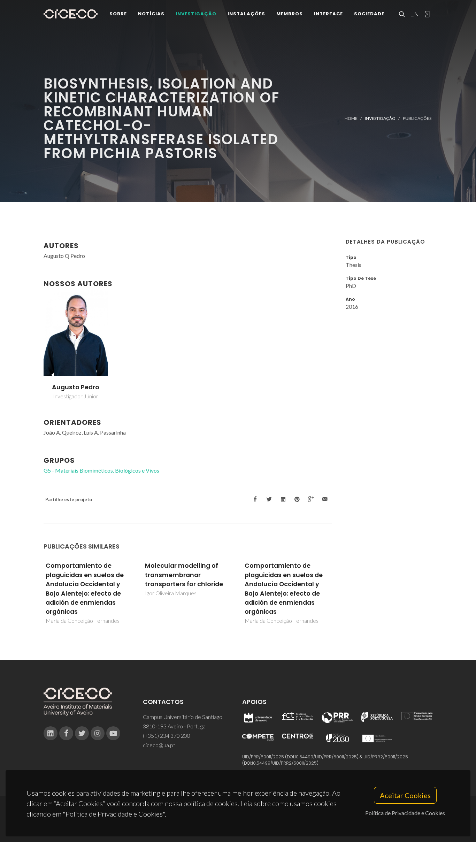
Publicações (417, 118)
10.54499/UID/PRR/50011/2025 (326, 757)
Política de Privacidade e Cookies (405, 813)
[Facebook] (66, 733)
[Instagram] (98, 733)
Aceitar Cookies (405, 795)
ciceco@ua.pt (159, 745)
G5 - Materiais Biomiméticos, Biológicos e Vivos (101, 470)
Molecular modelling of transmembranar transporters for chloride (184, 574)
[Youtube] (113, 733)
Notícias (151, 13)
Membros (289, 13)
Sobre (118, 13)
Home (351, 118)
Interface (328, 13)
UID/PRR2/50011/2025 (385, 757)
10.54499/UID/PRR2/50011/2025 (284, 763)
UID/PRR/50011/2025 (263, 757)
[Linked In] (50, 733)
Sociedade (369, 13)
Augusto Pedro (75, 387)
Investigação (196, 13)
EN (413, 13)
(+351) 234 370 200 (166, 735)
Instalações (246, 13)
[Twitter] (82, 733)
